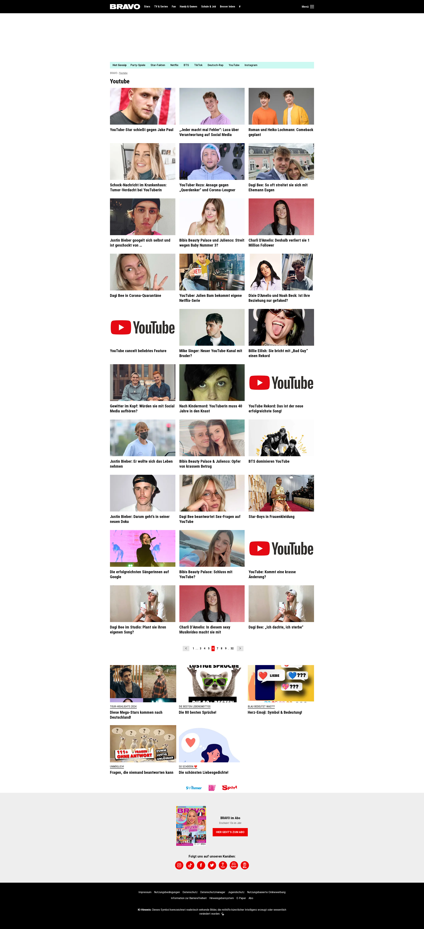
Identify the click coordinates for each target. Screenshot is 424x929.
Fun (174, 6)
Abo (251, 898)
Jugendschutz (236, 892)
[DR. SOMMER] (194, 788)
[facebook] (201, 865)
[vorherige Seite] (186, 648)
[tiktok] (190, 865)
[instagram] (179, 865)
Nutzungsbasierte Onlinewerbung (266, 892)
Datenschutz (190, 892)
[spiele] (234, 865)
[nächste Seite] (240, 648)
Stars (147, 6)
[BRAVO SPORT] (230, 788)
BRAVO (113, 73)
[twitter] (212, 865)
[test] (223, 865)
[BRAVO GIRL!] (212, 788)
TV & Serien (161, 6)
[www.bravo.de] (125, 6)
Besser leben (227, 6)
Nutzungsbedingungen (167, 892)
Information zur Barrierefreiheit (189, 898)
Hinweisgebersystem (221, 898)
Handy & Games (188, 6)
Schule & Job (208, 6)
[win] (245, 865)
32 (232, 648)
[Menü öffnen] (312, 7)
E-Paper (241, 898)
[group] (210, 65)
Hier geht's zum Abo (230, 832)
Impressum (144, 892)
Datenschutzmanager (212, 892)
